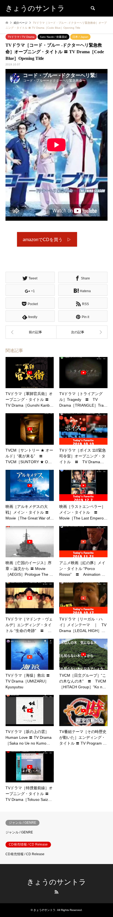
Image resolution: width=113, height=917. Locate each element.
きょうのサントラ (56, 882)
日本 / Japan (80, 36)
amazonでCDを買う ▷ (47, 239)
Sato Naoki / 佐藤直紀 (53, 36)
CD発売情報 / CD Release (24, 854)
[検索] (92, 8)
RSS (56, 892)
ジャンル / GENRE (19, 832)
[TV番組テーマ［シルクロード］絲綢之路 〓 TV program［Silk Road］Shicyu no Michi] (30, 332)
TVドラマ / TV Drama (21, 36)
